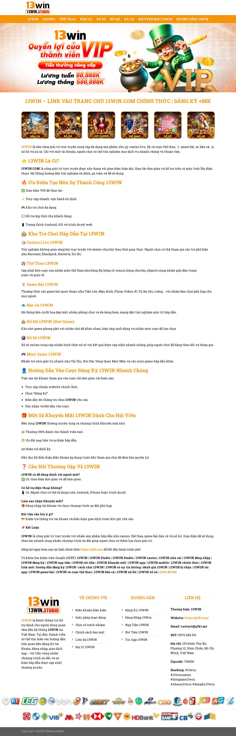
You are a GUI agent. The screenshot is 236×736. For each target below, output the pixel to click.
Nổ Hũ (115, 19)
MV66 (173, 572)
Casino (49, 19)
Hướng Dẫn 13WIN (192, 19)
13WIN (33, 19)
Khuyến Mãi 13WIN (155, 19)
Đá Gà (129, 19)
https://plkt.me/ (92, 549)
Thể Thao (67, 19)
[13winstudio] (39, 7)
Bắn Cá (86, 19)
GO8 (162, 572)
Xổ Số (101, 19)
